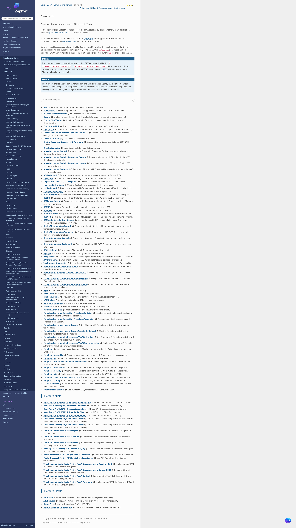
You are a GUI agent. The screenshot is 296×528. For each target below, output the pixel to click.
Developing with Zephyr (12, 27)
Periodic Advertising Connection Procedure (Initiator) (17, 258)
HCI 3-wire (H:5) (11, 159)
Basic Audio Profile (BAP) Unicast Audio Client (64, 412)
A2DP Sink (48, 497)
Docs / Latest (46, 5)
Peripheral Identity (12, 306)
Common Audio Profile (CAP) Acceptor (60, 430)
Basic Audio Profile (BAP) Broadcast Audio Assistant (67, 402)
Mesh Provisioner (12, 241)
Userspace (8, 386)
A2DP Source (49, 501)
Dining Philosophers (12, 355)
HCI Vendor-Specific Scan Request (17, 182)
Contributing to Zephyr (12, 44)
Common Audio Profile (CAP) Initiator (60, 442)
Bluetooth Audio (11, 75)
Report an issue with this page (111, 8)
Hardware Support (10, 41)
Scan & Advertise (11, 321)
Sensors (7, 366)
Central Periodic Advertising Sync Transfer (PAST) (17, 106)
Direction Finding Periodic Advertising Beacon (19, 126)
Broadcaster (10, 85)
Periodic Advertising (13, 254)
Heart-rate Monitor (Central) (15, 192)
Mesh (8, 234)
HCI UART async (11, 176)
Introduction (8, 24)
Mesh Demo (10, 238)
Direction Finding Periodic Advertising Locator (19, 132)
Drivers (7, 338)
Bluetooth (8, 72)
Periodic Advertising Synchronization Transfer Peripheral (18, 272)
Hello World (8, 342)
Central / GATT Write (13, 95)
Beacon (8, 82)
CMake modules (9, 415)
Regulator (8, 362)
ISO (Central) (10, 205)
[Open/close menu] (1, 58)
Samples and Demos (11, 58)
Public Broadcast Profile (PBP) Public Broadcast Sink (67, 454)
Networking (8, 352)
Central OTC (10, 101)
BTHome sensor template (15, 88)
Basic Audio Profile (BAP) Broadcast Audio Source (65, 409)
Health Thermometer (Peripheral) (17, 189)
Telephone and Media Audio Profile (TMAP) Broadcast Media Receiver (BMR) (77, 464)
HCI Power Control (12, 166)
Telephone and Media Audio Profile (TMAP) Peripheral (67, 482)
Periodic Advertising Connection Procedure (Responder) (17, 264)
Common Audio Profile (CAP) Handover (61, 436)
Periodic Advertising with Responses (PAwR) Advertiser (18, 278)
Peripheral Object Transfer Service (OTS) (17, 314)
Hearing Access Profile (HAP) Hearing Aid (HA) (64, 448)
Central (8, 92)
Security (6, 51)
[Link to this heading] (56, 17)
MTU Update (10, 244)
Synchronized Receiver (14, 325)
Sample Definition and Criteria (16, 389)
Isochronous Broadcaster (14, 212)
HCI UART (9, 172)
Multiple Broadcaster (13, 248)
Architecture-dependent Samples (17, 65)
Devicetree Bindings (10, 412)
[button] (30, 18)
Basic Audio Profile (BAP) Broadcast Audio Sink (64, 405)
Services (6, 34)
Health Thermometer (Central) (16, 185)
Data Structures (10, 335)
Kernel (5, 30)
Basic (6, 68)
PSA (5, 359)
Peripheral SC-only (12, 318)
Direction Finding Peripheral (15, 136)
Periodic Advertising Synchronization (18, 268)
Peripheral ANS (11, 294)
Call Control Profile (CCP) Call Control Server (63, 418)
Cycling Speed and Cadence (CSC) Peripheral (17, 114)
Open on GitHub (88, 8)
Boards (7, 328)
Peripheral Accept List (13, 291)
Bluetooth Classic (12, 78)
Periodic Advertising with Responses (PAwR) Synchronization (18, 283)
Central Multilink (11, 98)
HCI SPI (8, 169)
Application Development (14, 61)
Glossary (6, 422)
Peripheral (9, 288)
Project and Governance (12, 48)
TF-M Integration (10, 383)
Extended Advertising (13, 156)
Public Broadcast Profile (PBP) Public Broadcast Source (68, 458)
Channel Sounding (12, 110)
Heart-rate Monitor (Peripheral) (17, 195)
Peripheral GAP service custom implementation (16, 298)
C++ (5, 331)
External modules (11, 348)
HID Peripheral (11, 199)
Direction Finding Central (14, 122)
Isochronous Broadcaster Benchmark (19, 215)
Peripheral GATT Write (13, 303)
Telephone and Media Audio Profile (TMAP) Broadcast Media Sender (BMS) (77, 470)
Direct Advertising (12, 119)
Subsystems (8, 372)
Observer (9, 251)
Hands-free (48, 504)
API (4, 405)
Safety (5, 54)
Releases (6, 396)
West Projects (8, 419)
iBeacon (8, 202)
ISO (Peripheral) (11, 208)
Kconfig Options (9, 408)
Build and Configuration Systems (15, 37)
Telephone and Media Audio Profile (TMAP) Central (66, 476)
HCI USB (9, 179)
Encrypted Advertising (13, 149)
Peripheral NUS (11, 309)
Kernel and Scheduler (12, 345)
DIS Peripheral (11, 139)
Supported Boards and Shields (15, 393)
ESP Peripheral (11, 152)
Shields (7, 369)
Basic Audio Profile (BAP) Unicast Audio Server (64, 415)
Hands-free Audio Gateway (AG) (57, 507)
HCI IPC (8, 162)
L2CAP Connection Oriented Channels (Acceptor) (19, 225)
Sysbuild (7, 379)
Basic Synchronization (12, 376)
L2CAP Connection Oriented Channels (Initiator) (19, 230)
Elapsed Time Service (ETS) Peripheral (18, 146)
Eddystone (9, 143)
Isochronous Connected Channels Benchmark (17, 219)
